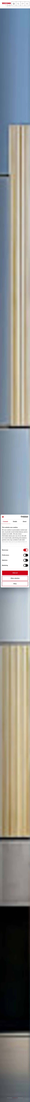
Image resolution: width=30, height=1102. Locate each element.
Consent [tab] (5, 521)
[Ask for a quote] (22, 3)
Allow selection (15, 578)
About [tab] (24, 521)
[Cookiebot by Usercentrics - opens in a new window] (21, 517)
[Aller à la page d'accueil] (6, 4)
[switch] (25, 555)
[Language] (14, 3)
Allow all (15, 573)
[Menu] (27, 3)
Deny (15, 583)
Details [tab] (15, 521)
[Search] (18, 3)
